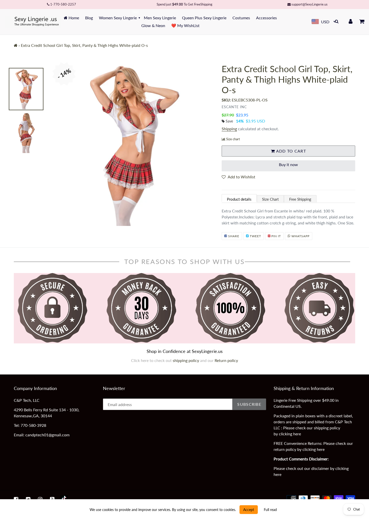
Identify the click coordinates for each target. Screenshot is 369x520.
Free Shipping (300, 199)
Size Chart (270, 199)
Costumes (241, 17)
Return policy (226, 360)
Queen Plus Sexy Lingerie (204, 17)
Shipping (229, 128)
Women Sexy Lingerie (118, 17)
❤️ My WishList (185, 25)
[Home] (16, 45)
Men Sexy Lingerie (160, 17)
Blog (89, 17)
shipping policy (186, 360)
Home (73, 17)
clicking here (290, 433)
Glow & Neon (153, 25)
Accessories (266, 17)
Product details (239, 199)
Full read (270, 509)
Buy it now (288, 164)
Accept (248, 509)
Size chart (233, 139)
